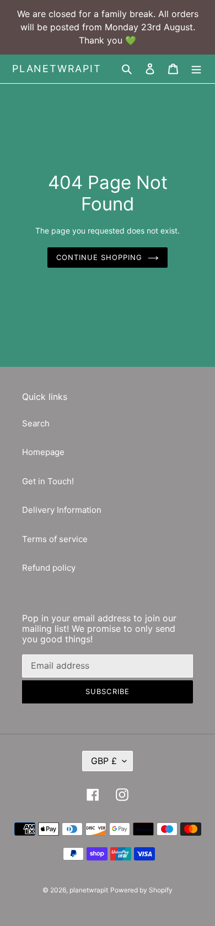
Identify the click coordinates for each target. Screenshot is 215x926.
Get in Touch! (48, 481)
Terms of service (55, 539)
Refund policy (49, 567)
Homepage (43, 452)
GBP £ (104, 760)
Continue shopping (99, 257)
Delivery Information (61, 510)
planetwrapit (56, 68)
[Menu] (196, 69)
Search (36, 423)
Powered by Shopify (141, 890)
